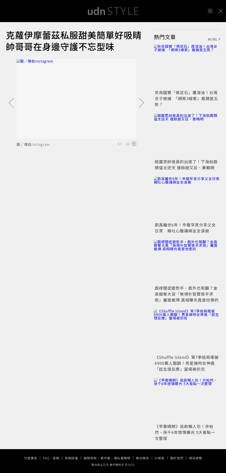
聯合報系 (142, 458)
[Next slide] (141, 103)
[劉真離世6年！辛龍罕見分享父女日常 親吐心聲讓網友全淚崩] (187, 199)
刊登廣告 (30, 458)
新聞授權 (71, 458)
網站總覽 (195, 458)
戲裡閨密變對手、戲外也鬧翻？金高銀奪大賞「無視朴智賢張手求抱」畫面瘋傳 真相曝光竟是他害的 (187, 294)
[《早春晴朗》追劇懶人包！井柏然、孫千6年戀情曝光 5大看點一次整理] (187, 400)
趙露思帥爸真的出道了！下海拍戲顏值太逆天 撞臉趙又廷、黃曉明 (186, 164)
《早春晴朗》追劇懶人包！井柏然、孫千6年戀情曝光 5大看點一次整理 (185, 432)
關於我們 (176, 458)
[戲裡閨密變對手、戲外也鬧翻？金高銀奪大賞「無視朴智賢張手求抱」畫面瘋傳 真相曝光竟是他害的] (187, 262)
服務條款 (90, 458)
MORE (212, 39)
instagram (41, 144)
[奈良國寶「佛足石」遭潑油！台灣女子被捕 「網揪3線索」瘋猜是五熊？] (187, 66)
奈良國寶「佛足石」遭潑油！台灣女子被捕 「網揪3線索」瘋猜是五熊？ (186, 98)
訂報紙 (160, 458)
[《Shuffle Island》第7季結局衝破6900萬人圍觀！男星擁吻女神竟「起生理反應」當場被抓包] (187, 331)
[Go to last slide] (11, 103)
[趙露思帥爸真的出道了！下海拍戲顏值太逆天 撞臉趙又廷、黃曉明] (187, 136)
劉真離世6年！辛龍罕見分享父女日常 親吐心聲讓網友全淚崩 (185, 228)
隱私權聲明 (122, 458)
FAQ (46, 458)
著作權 (105, 458)
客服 (56, 458)
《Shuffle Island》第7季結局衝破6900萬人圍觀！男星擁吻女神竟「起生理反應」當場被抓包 (187, 363)
